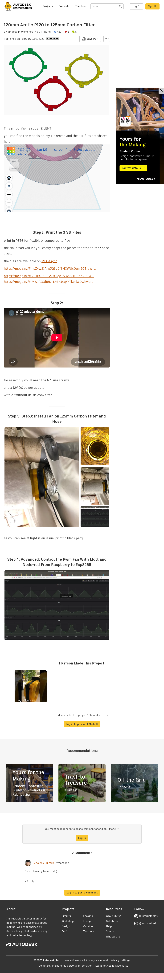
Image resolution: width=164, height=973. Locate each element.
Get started (112, 921)
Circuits (66, 916)
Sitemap (111, 931)
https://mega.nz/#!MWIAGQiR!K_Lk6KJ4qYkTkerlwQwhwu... (48, 281)
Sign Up (152, 6)
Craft (64, 931)
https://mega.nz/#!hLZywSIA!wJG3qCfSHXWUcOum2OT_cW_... (50, 268)
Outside (88, 926)
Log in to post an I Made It (82, 724)
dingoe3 (12, 31)
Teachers (80, 6)
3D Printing (44, 31)
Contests (64, 6)
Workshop (27, 31)
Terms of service (73, 960)
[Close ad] (161, 91)
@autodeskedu (148, 923)
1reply (30, 881)
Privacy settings (120, 960)
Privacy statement (97, 960)
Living (87, 921)
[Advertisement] (140, 136)
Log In (136, 6)
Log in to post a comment (82, 892)
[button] (106, 39)
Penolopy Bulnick (43, 863)
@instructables (148, 916)
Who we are (113, 936)
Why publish (113, 916)
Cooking (88, 916)
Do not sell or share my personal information (65, 966)
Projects (48, 6)
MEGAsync (49, 261)
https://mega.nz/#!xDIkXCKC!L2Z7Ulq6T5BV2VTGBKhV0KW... (49, 276)
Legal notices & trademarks (111, 966)
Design (66, 926)
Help (109, 926)
